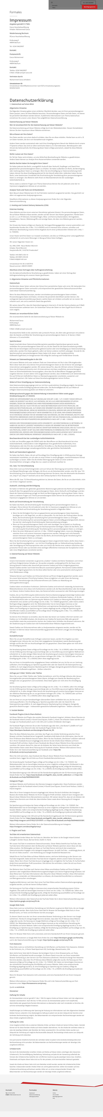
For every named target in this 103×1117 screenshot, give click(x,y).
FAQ (54, 1098)
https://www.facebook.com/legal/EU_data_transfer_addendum (48, 775)
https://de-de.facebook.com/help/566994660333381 (65, 820)
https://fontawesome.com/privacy (34, 983)
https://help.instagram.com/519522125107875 (26, 820)
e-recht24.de (19, 987)
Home (54, 1093)
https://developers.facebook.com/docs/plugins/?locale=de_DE (32, 730)
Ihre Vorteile (56, 1094)
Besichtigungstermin (58, 1096)
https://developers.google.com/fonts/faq (68, 938)
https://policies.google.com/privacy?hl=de (24, 901)
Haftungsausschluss (34, 1096)
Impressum (32, 1093)
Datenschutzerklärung (34, 1094)
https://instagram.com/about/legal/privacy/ (25, 827)
